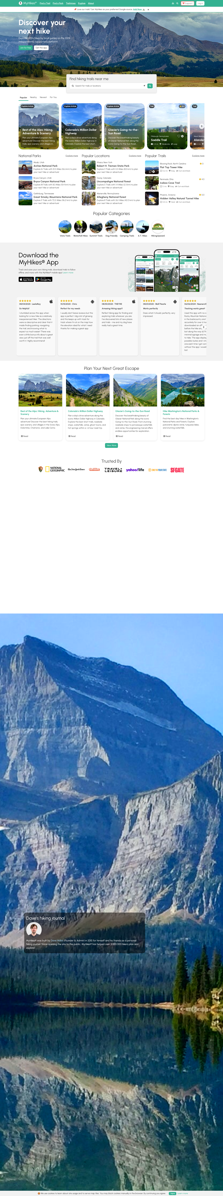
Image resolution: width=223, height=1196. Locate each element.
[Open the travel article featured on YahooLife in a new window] (135, 469)
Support (188, 3)
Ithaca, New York (104, 162)
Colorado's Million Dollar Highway (81, 131)
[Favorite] (179, 136)
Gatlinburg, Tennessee (44, 193)
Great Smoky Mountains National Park (55, 197)
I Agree (172, 1193)
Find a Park (58, 3)
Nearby (33, 97)
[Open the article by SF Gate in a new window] (177, 469)
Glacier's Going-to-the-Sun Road (123, 131)
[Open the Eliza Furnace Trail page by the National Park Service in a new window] (40, 468)
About (91, 3)
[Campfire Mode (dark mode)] (173, 3)
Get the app (41, 47)
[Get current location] (144, 86)
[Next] (201, 126)
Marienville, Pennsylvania (108, 193)
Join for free (25, 47)
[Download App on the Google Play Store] (44, 278)
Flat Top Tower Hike (171, 167)
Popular (23, 97)
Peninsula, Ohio (166, 179)
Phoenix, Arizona (167, 195)
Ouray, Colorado (104, 178)
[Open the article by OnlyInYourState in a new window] (157, 469)
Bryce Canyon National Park (49, 181)
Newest (43, 97)
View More (111, 445)
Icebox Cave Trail (170, 182)
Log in (200, 3)
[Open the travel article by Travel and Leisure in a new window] (113, 471)
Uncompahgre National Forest (114, 181)
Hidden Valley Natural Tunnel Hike (179, 198)
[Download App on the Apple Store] (26, 280)
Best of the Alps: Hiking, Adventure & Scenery (37, 131)
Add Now (137, 9)
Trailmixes (71, 3)
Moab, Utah (39, 162)
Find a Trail (45, 3)
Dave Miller (57, 940)
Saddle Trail (159, 140)
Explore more (72, 155)
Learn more (68, 272)
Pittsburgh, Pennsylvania (160, 136)
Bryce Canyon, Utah (43, 178)
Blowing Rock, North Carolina (173, 163)
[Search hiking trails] (150, 86)
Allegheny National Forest (111, 197)
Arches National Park (45, 165)
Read (25, 436)
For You (53, 97)
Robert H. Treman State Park (113, 165)
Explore (81, 3)
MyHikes (29, 3)
